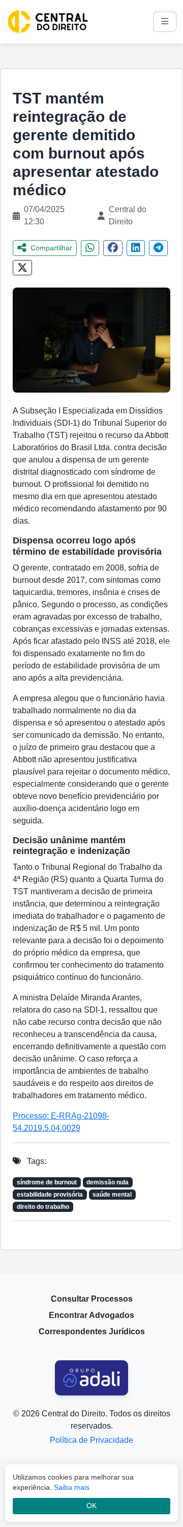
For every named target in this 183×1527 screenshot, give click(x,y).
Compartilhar (51, 248)
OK (91, 1506)
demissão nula (107, 1182)
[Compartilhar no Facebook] (113, 248)
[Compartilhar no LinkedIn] (136, 248)
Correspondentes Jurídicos (92, 1331)
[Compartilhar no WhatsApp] (90, 248)
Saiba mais (71, 1487)
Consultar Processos (92, 1299)
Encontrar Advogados (91, 1315)
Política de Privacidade (91, 1440)
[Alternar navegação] (165, 21)
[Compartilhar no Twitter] (22, 267)
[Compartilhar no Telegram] (158, 248)
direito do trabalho (43, 1206)
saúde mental (112, 1194)
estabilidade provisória (50, 1194)
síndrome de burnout (47, 1182)
